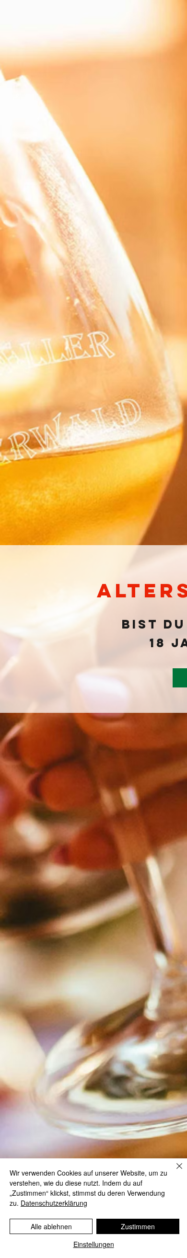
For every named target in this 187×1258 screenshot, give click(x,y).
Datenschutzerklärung (54, 1203)
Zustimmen (138, 1226)
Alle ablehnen (51, 1226)
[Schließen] (173, 1171)
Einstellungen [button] (93, 1244)
